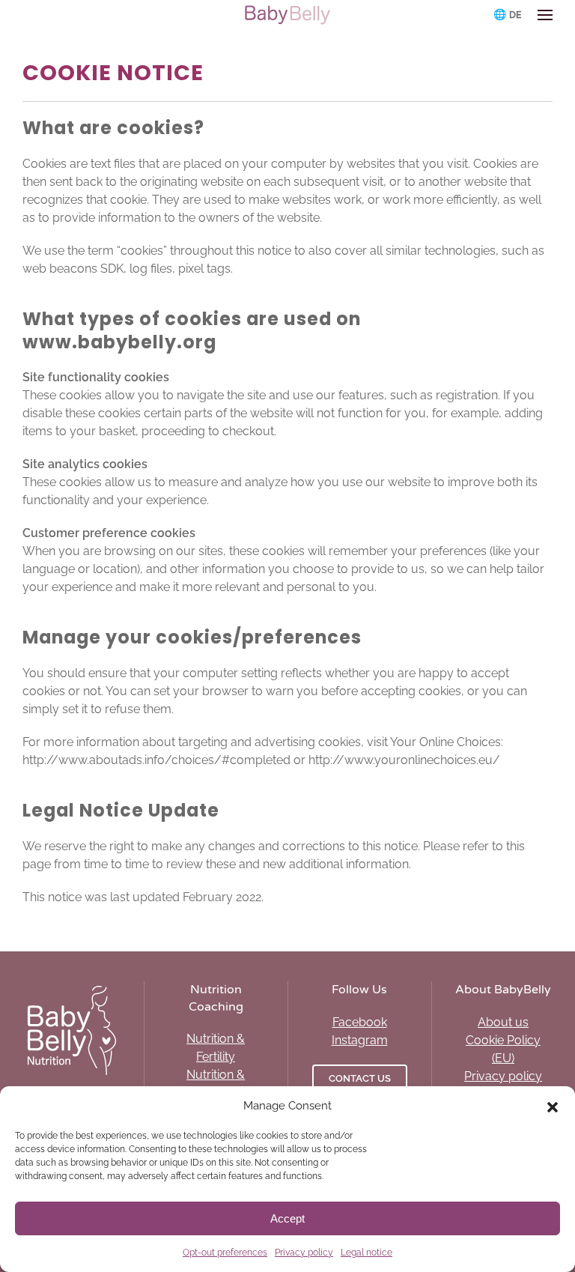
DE (515, 15)
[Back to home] (287, 15)
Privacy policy (304, 1252)
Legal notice (366, 1252)
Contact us (360, 1078)
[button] (552, 1105)
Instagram (360, 1040)
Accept (287, 1218)
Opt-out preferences (225, 1252)
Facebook (359, 1022)
